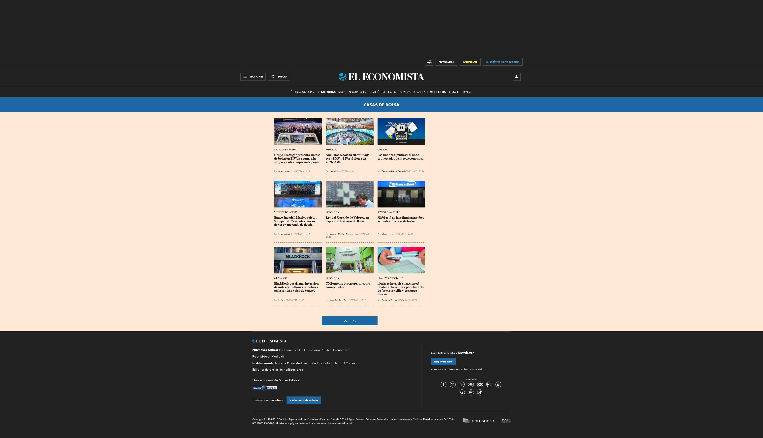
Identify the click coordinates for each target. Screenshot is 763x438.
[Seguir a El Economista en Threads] (471, 392)
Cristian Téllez (352, 234)
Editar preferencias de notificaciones (277, 369)
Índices (454, 91)
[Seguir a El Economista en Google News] (462, 392)
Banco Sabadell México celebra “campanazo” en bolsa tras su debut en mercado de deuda (296, 221)
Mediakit (278, 356)
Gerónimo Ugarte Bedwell (393, 171)
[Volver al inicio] (331, 341)
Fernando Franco (389, 300)
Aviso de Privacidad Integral (323, 363)
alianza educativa (412, 91)
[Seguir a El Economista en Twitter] (453, 385)
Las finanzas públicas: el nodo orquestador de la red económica (400, 156)
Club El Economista (335, 350)
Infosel (333, 171)
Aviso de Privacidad (288, 363)
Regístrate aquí (443, 361)
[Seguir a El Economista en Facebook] (443, 385)
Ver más (350, 321)
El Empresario (310, 350)
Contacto (352, 363)
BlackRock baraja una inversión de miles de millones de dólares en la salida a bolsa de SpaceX (296, 287)
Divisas (468, 91)
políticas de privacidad (471, 369)
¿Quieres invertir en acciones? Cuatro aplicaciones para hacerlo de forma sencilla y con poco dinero (401, 289)
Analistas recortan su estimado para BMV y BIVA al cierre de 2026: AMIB (348, 158)
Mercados (332, 149)
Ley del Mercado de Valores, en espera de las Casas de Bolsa (348, 219)
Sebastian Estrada (338, 299)
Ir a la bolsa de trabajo (304, 400)
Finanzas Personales (390, 278)
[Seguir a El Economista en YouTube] (471, 385)
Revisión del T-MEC (383, 91)
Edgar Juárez (284, 171)
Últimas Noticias (302, 91)
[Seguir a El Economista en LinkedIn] (462, 385)
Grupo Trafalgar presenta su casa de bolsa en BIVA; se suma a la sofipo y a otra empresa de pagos (297, 158)
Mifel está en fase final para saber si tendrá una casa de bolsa (401, 219)
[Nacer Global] (264, 388)
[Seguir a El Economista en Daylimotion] (498, 385)
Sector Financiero (285, 149)
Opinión (382, 149)
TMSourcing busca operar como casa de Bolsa (348, 285)
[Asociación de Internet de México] (506, 421)
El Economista (288, 350)
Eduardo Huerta (337, 234)
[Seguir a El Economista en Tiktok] (480, 392)
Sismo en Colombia (352, 91)
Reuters (281, 299)
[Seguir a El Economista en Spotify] (480, 385)
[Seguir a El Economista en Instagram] (489, 385)
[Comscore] (478, 421)
